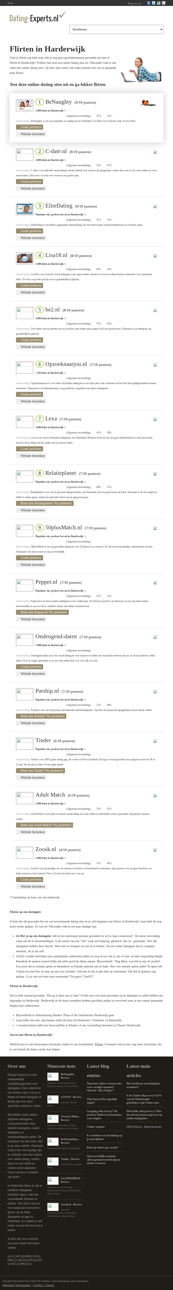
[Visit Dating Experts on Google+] (158, 4)
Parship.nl (59, 691)
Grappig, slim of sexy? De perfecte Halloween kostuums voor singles (104, 1114)
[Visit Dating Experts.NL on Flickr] (163, 4)
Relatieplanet (68, 473)
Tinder (55, 740)
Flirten (99, 1044)
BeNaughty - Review (68, 1076)
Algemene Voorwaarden (16, 1285)
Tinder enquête (96, 1126)
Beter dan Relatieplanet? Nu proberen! (46, 503)
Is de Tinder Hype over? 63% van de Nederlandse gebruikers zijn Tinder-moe (144, 1099)
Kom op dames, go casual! (102, 1147)
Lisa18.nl (64, 255)
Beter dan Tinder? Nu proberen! (42, 770)
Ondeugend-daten (68, 636)
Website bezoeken (33, 134)
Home (11, 3)
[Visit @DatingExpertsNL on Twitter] (153, 4)
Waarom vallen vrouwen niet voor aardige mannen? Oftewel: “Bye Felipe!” (104, 1087)
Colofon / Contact (43, 1285)
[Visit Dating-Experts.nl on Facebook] (148, 4)
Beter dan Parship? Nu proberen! (43, 716)
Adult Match (62, 795)
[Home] (38, 17)
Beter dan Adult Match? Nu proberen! (46, 825)
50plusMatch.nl (71, 527)
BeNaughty (66, 102)
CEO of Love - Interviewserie (144, 1126)
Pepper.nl (58, 582)
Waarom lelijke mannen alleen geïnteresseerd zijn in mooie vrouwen (103, 1159)
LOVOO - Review (71, 1097)
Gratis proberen (31, 127)
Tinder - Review (70, 1159)
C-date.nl (63, 151)
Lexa (58, 418)
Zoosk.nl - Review (71, 1204)
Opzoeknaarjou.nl (73, 364)
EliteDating (66, 205)
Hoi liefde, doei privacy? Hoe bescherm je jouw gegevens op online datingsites (144, 1114)
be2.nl (60, 309)
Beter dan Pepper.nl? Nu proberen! (44, 612)
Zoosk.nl (58, 849)
